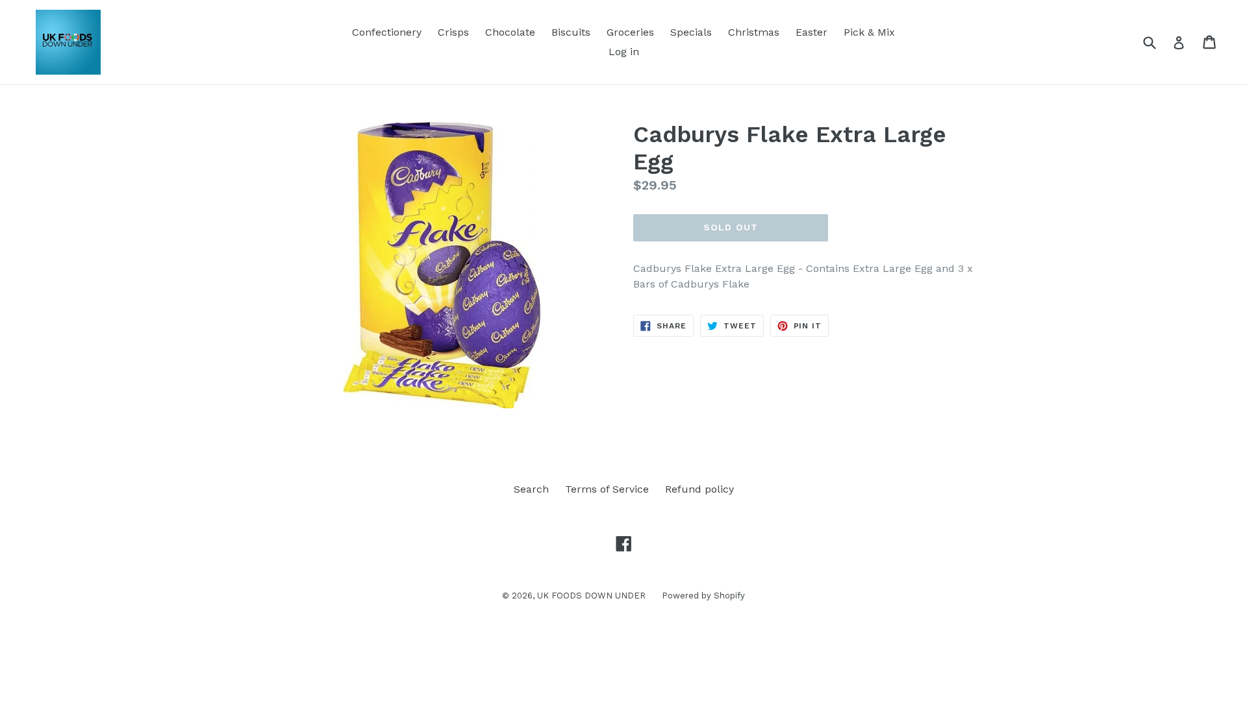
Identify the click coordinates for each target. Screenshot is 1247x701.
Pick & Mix (869, 32)
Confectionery (387, 32)
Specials (691, 32)
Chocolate (510, 32)
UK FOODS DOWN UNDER (591, 595)
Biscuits (570, 32)
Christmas (753, 32)
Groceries (630, 32)
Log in (624, 51)
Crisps (453, 32)
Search (531, 489)
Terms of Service (607, 489)
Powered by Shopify (703, 595)
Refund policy (699, 489)
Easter (811, 32)
